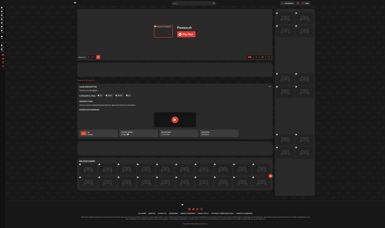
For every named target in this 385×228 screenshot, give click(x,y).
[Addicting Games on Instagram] (201, 210)
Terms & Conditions (187, 213)
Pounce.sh (91, 80)
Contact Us (162, 213)
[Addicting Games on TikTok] (197, 210)
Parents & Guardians (244, 213)
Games (79, 80)
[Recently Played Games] (298, 3)
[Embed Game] (256, 57)
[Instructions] (250, 57)
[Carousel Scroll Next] (271, 176)
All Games (142, 213)
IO (85, 80)
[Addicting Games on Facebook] (189, 210)
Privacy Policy (203, 213)
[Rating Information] (128, 134)
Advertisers (173, 213)
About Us (151, 213)
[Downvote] (93, 57)
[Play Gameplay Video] (174, 119)
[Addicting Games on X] (193, 210)
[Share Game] (262, 57)
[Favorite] (98, 57)
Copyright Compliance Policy (222, 213)
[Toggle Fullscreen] (268, 57)
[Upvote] (89, 57)
